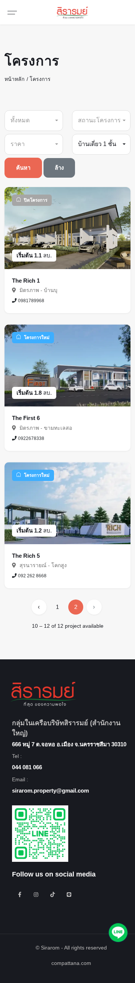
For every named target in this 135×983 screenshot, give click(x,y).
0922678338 (31, 438)
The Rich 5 (26, 555)
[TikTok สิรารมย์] (52, 895)
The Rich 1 (26, 280)
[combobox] (33, 120)
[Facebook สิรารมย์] (19, 895)
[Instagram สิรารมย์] (36, 895)
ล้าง (59, 167)
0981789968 (31, 300)
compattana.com (71, 963)
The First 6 (26, 418)
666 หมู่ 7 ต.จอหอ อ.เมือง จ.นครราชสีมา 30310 (69, 744)
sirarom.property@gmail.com (50, 790)
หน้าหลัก (14, 79)
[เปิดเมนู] (12, 12)
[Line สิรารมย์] (69, 895)
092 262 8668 (32, 575)
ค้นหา (23, 167)
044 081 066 (27, 767)
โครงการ (40, 79)
